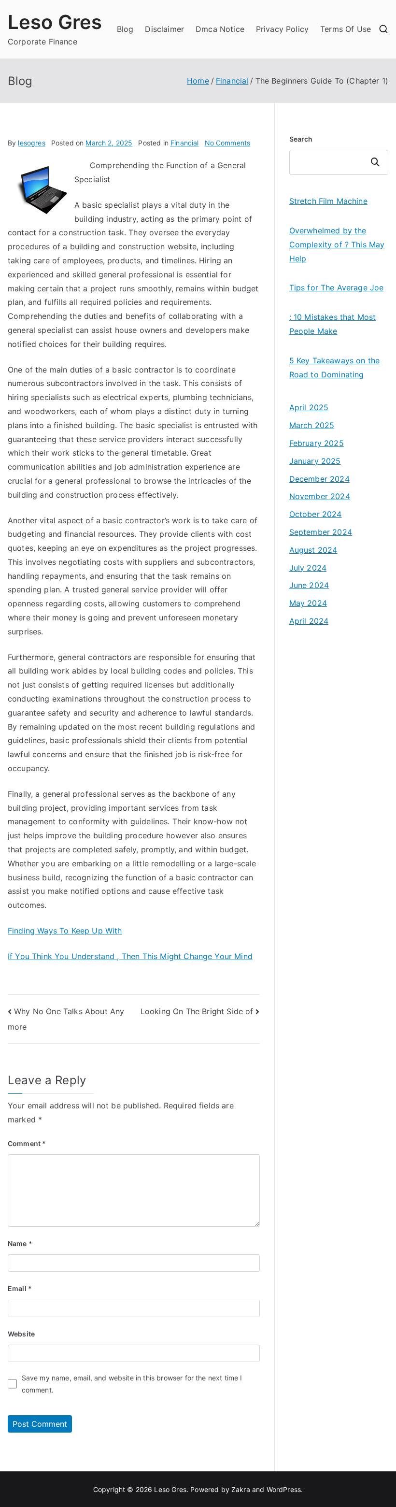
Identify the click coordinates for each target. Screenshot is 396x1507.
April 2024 (309, 621)
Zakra (240, 1489)
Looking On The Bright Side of (197, 1011)
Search (301, 139)
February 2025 (316, 443)
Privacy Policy (282, 29)
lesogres (31, 143)
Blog (125, 29)
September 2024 (320, 532)
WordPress (284, 1489)
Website (21, 1334)
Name (20, 1243)
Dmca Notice (220, 29)
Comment (27, 1143)
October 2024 (315, 514)
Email (20, 1288)
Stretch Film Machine (328, 201)
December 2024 (319, 479)
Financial (184, 143)
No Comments (228, 143)
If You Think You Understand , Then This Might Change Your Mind (130, 956)
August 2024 (313, 550)
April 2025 (309, 407)
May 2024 (308, 603)
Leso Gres (55, 22)
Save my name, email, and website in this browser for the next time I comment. (132, 1384)
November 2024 (319, 496)
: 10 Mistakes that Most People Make (332, 324)
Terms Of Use (345, 29)
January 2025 (315, 461)
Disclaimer (164, 29)
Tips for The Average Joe (336, 287)
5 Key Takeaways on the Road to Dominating (334, 367)
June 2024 (309, 585)
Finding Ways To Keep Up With (65, 930)
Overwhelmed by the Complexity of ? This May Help (337, 244)
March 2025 (312, 425)
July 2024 (307, 568)
